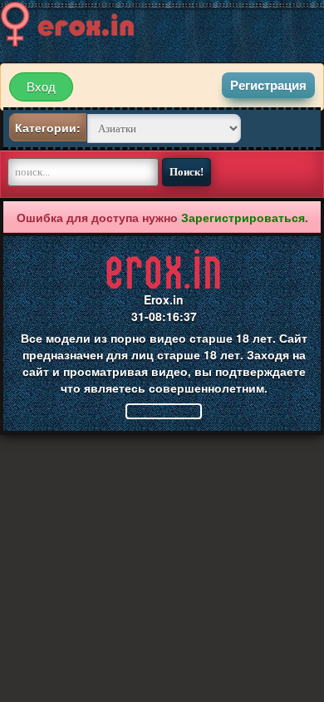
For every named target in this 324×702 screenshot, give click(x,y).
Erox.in (164, 299)
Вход (41, 87)
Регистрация (268, 85)
